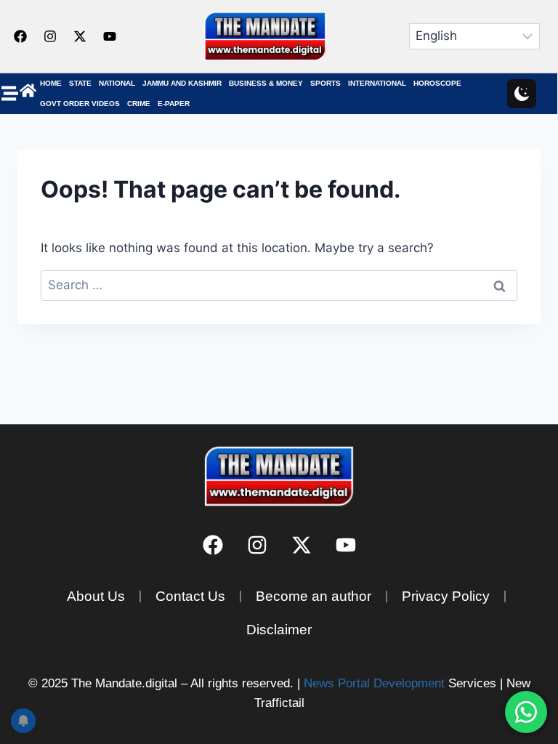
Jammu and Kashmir (182, 83)
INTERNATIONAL (377, 83)
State (80, 83)
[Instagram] (50, 36)
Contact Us (190, 596)
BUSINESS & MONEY (266, 83)
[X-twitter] (80, 36)
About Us (96, 596)
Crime (138, 104)
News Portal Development (374, 683)
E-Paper (174, 104)
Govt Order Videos (80, 104)
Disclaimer (279, 629)
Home (51, 83)
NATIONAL (117, 83)
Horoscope (437, 83)
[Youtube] (110, 36)
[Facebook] (20, 36)
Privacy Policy (446, 596)
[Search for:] (279, 285)
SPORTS (325, 83)
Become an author (313, 596)
